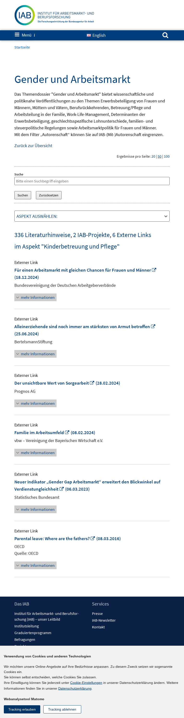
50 (159, 156)
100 (167, 156)
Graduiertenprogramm (32, 632)
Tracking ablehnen (62, 709)
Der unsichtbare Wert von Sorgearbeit (54, 383)
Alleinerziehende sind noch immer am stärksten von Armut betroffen (85, 326)
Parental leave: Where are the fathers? (54, 538)
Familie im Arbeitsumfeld (42, 432)
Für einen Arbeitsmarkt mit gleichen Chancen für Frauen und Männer (85, 270)
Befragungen (24, 639)
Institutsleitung (26, 626)
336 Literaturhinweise (42, 235)
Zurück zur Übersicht (33, 145)
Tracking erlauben (22, 709)
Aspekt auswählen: (37, 216)
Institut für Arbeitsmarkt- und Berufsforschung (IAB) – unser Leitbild (46, 616)
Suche (18, 174)
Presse (97, 613)
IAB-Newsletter (104, 620)
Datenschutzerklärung (75, 688)
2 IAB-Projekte (91, 235)
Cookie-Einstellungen (86, 683)
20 (153, 156)
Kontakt (98, 626)
